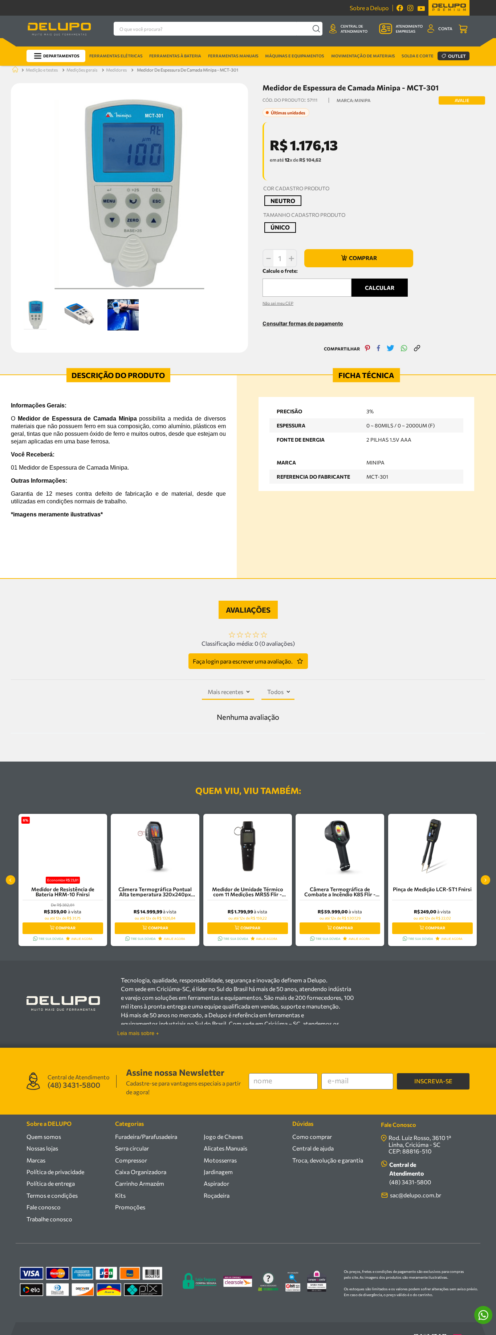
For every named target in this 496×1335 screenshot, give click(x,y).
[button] (283, 201)
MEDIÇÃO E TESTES (42, 69)
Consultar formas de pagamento (303, 323)
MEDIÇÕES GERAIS (81, 69)
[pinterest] (367, 349)
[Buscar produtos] (316, 29)
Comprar (66, 928)
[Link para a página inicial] (14, 70)
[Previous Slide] (10, 880)
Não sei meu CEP (278, 303)
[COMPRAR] (358, 258)
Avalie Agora (82, 939)
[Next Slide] (485, 880)
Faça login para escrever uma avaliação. (243, 661)
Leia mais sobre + (138, 1033)
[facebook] (378, 349)
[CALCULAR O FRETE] (379, 288)
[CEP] (307, 282)
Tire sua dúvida (51, 939)
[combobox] (218, 29)
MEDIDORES (116, 69)
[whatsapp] (404, 349)
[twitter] (390, 349)
